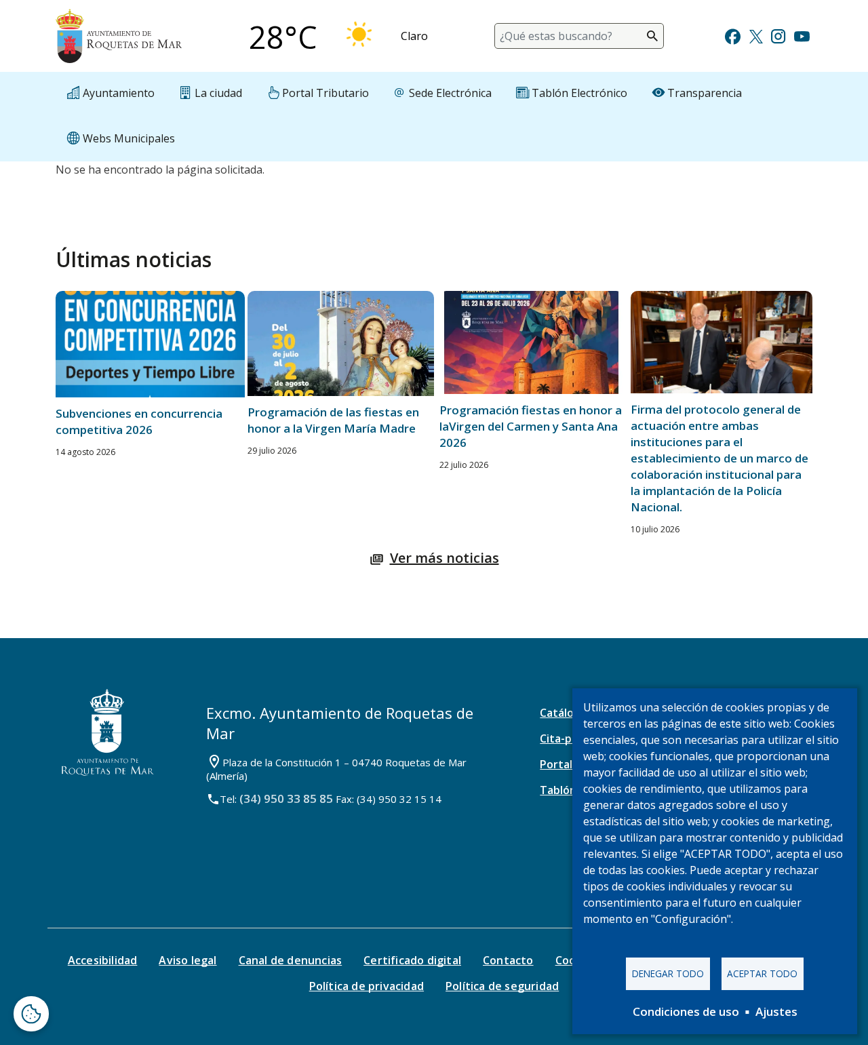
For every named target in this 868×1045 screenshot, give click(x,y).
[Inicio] (119, 35)
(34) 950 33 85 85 (286, 798)
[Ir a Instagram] (778, 35)
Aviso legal (187, 960)
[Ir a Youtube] (801, 35)
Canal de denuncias (290, 960)
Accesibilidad (103, 960)
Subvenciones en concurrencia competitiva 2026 (139, 421)
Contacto (508, 960)
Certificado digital (412, 960)
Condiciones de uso (686, 1011)
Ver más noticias (444, 558)
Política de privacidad (366, 986)
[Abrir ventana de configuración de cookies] (31, 1013)
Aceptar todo (762, 973)
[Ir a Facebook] (733, 35)
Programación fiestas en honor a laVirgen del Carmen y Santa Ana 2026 (530, 426)
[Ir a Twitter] (756, 35)
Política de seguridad (502, 986)
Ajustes (776, 1011)
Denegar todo (668, 973)
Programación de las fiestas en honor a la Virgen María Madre (333, 420)
